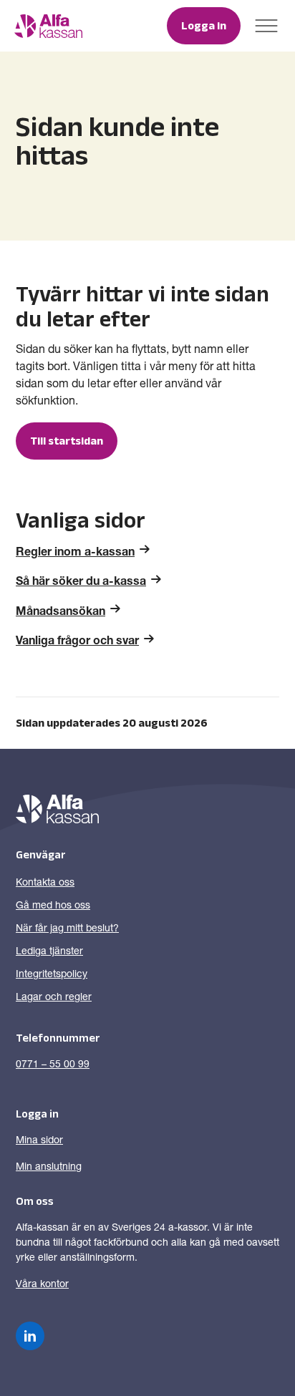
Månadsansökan (60, 613)
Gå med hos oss (53, 906)
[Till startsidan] (48, 26)
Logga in (203, 25)
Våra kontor (42, 1285)
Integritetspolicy (51, 975)
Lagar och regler (54, 998)
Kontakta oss (45, 883)
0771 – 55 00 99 (53, 1065)
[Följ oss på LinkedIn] (30, 1336)
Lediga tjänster (49, 952)
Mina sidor (39, 1141)
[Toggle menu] (266, 25)
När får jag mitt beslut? (67, 929)
